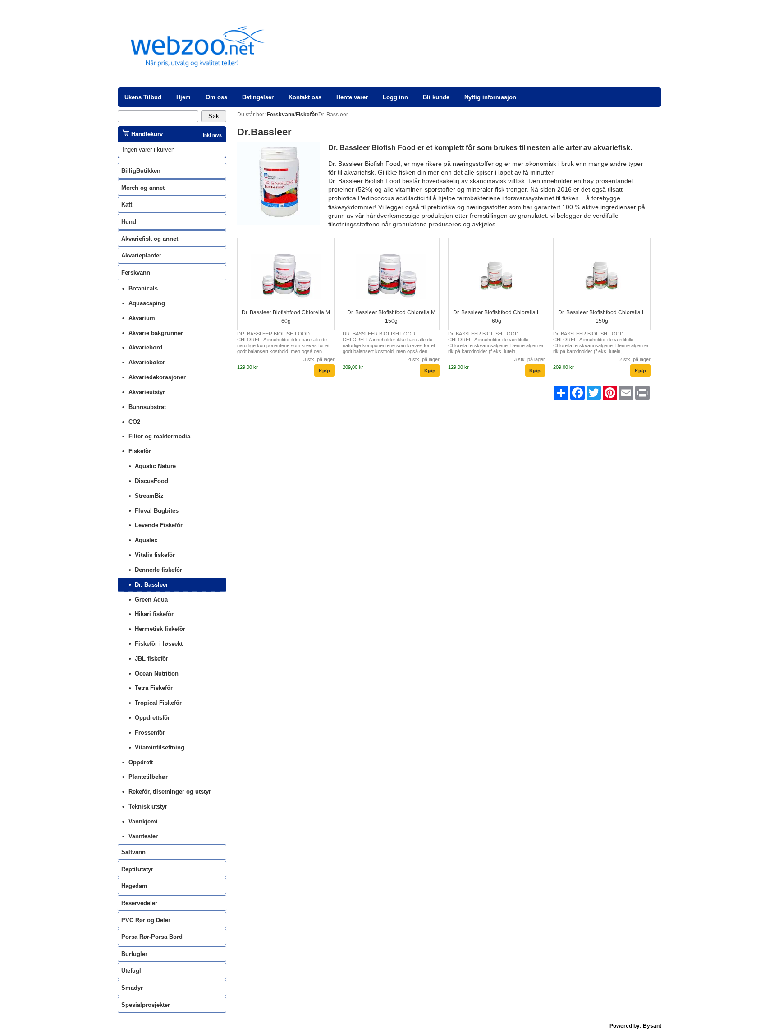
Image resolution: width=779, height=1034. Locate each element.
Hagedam (134, 885)
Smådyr (132, 987)
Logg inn (395, 97)
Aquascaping (146, 303)
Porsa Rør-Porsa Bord (152, 936)
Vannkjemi (143, 821)
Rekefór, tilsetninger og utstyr (169, 791)
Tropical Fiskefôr (158, 702)
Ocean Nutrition (157, 673)
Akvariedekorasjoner (157, 377)
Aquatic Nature (155, 466)
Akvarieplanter (141, 255)
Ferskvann (135, 272)
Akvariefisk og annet (149, 238)
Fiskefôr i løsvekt (159, 643)
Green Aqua (151, 599)
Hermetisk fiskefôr (160, 628)
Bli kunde (436, 97)
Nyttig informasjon (490, 97)
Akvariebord (145, 347)
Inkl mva (212, 135)
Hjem (183, 97)
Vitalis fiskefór (155, 554)
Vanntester (143, 836)
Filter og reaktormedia (159, 436)
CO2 (134, 421)
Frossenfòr (150, 732)
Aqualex (146, 540)
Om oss (216, 97)
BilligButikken (140, 170)
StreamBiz (149, 495)
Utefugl (131, 970)
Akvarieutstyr (146, 392)
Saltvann (133, 852)
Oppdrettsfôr (152, 717)
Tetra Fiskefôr (154, 688)
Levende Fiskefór (159, 525)
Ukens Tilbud (142, 97)
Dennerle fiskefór (158, 569)
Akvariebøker (146, 362)
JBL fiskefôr (151, 658)
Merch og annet (143, 187)
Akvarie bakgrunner (155, 333)
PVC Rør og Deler (145, 920)
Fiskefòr (139, 451)
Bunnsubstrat (147, 407)
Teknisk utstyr (147, 806)
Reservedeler (139, 903)
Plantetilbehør (148, 776)
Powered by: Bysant (635, 1026)
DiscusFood (151, 481)
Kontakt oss (305, 97)
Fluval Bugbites (157, 510)
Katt (126, 204)
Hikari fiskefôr (154, 614)
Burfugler (134, 954)
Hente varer (352, 97)
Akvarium (141, 318)
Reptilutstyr (137, 869)
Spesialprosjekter (145, 1005)
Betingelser (258, 97)
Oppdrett (140, 762)
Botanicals (143, 288)
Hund (128, 221)
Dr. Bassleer (151, 584)
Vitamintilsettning (159, 747)
